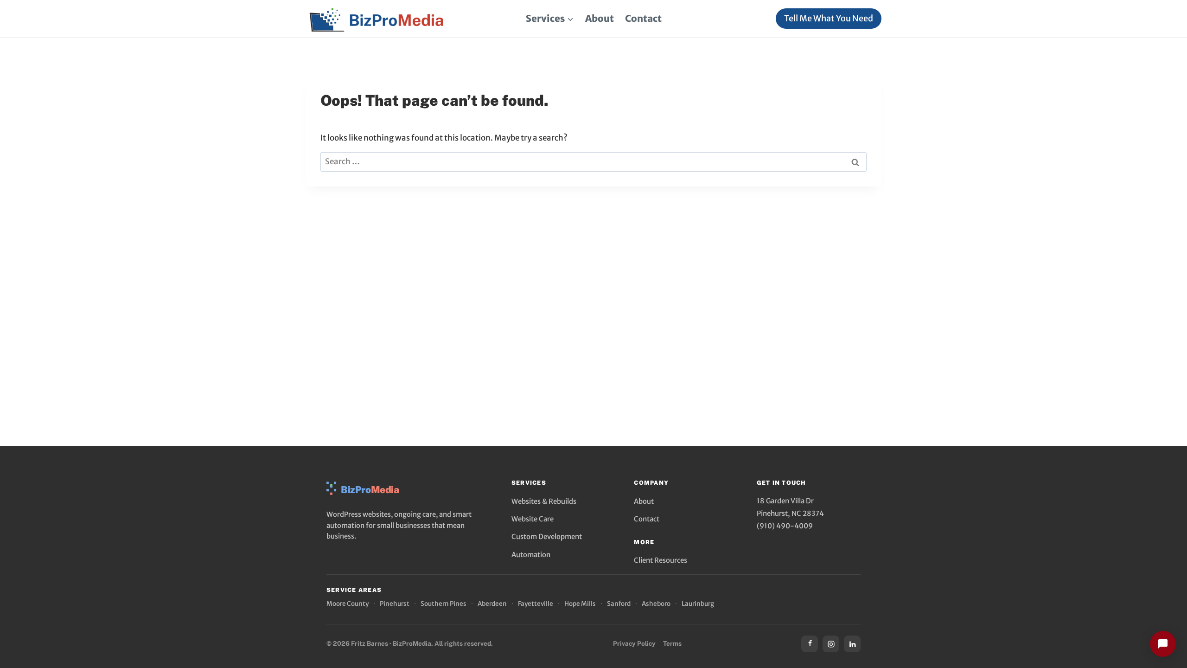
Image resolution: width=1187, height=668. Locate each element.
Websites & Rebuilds (543, 501)
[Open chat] (1163, 644)
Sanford (619, 604)
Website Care (532, 518)
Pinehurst (394, 604)
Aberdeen (492, 604)
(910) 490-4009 (785, 525)
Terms (672, 643)
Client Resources (660, 560)
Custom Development (546, 536)
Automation (530, 554)
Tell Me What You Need (828, 18)
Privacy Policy (634, 643)
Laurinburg (698, 604)
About (599, 18)
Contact (643, 18)
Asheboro (656, 604)
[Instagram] (831, 644)
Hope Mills (580, 604)
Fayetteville (535, 604)
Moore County (347, 604)
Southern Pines (443, 604)
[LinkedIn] (852, 644)
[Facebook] (809, 644)
